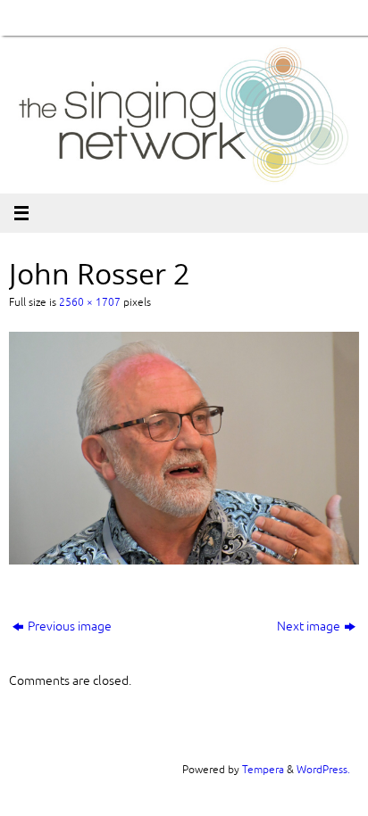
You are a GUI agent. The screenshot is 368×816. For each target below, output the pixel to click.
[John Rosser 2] (184, 448)
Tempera (263, 769)
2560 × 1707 (90, 302)
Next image (308, 626)
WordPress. (323, 769)
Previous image (70, 626)
